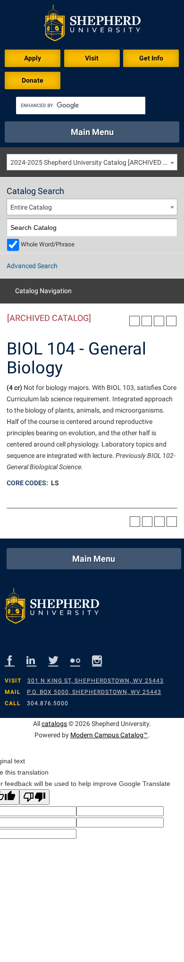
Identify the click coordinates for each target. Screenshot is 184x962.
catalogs (54, 723)
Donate (32, 80)
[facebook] (15, 660)
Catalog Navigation (43, 291)
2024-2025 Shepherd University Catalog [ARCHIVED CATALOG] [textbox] (93, 162)
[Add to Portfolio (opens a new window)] (134, 321)
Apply (32, 58)
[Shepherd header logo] (92, 25)
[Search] (168, 228)
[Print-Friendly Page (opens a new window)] (159, 321)
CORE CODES (26, 483)
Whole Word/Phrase (48, 244)
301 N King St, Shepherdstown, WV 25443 (95, 680)
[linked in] (37, 660)
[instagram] (103, 660)
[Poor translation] (34, 797)
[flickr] (81, 660)
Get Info (151, 58)
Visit (92, 58)
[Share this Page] (147, 321)
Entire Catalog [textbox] (31, 207)
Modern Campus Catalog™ (109, 735)
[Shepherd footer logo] (52, 608)
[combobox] (92, 162)
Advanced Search (32, 266)
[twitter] (59, 660)
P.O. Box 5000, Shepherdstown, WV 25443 (94, 692)
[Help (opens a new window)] (171, 321)
